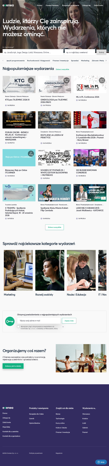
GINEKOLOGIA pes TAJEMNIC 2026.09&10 (54, 100)
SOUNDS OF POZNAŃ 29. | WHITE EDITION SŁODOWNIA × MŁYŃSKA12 (54, 172)
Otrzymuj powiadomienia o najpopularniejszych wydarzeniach (44, 314)
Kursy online (60, 423)
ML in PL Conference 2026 (87, 97)
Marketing (85, 60)
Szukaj (101, 52)
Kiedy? (67, 47)
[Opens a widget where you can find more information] (101, 462)
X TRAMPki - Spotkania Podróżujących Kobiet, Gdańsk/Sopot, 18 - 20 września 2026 (19, 211)
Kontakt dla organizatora (11, 436)
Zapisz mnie (69, 321)
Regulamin (59, 453)
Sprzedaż (75, 60)
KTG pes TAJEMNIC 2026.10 (17, 99)
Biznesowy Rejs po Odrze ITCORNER (16, 171)
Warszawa (86, 414)
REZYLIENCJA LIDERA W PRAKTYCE (52, 136)
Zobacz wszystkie (62, 69)
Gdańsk (85, 428)
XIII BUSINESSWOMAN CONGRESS (86, 171)
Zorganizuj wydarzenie (70, 5)
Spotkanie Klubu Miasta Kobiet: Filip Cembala (54, 209)
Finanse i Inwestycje (61, 60)
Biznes (58, 414)
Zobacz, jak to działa (13, 366)
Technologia (60, 418)
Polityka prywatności (35, 453)
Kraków (85, 418)
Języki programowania (15, 60)
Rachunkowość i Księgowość (38, 60)
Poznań (85, 432)
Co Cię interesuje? (8, 47)
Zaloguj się (86, 5)
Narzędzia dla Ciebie (36, 414)
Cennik (31, 418)
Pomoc (39, 5)
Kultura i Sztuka (61, 428)
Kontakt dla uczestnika (10, 431)
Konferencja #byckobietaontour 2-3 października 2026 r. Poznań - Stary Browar (90, 137)
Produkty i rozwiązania (38, 408)
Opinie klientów (34, 423)
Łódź (84, 423)
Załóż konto (98, 5)
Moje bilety (6, 427)
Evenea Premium (52, 5)
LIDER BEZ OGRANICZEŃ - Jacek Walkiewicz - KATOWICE (90, 209)
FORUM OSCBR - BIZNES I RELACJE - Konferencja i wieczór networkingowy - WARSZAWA (17, 136)
